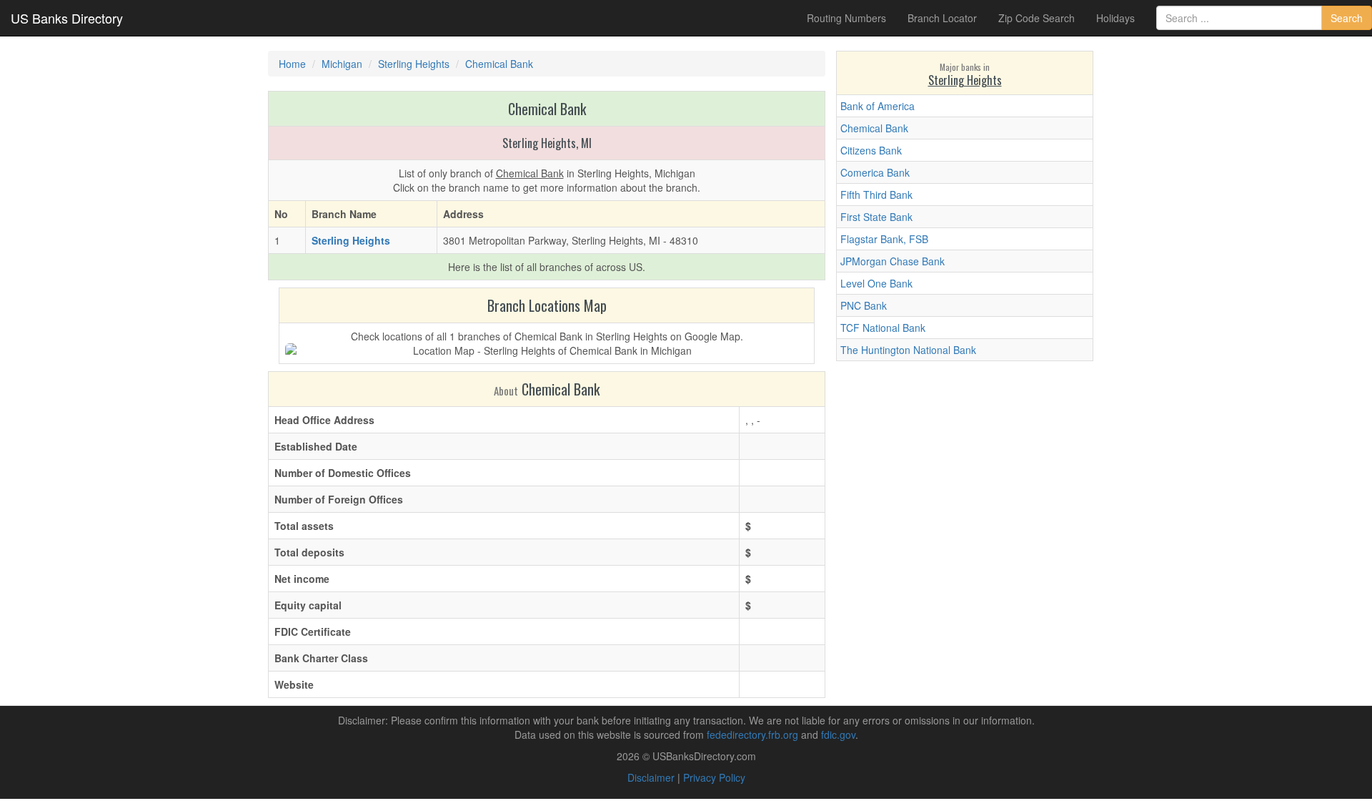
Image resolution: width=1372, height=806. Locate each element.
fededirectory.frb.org (752, 734)
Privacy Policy (714, 777)
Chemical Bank (874, 128)
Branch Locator (942, 18)
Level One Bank (876, 283)
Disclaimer (651, 777)
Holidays (1115, 18)
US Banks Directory (67, 18)
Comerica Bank (875, 172)
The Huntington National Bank (908, 350)
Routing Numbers (846, 18)
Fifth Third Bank (876, 194)
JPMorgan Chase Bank (892, 261)
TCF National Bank (882, 327)
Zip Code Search (1036, 18)
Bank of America (877, 106)
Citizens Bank (871, 150)
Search (1347, 18)
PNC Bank (863, 305)
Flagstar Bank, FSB (884, 239)
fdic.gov (838, 734)
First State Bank (876, 217)
